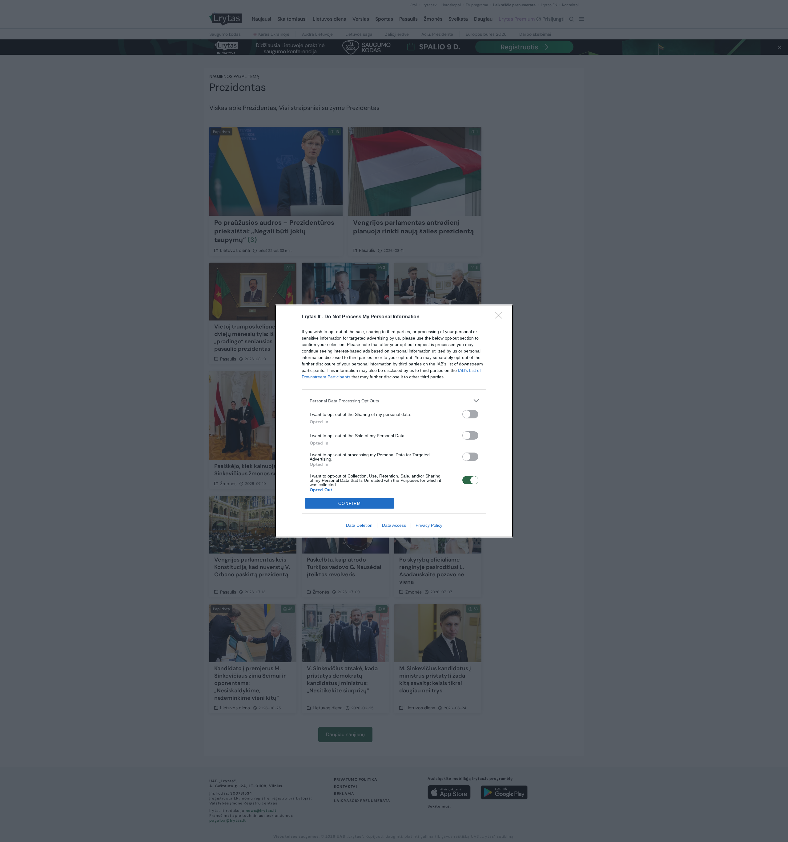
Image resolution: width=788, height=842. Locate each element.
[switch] (470, 414)
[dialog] (394, 421)
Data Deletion (359, 525)
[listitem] (394, 400)
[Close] (500, 317)
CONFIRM (349, 503)
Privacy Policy (429, 525)
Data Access (394, 525)
